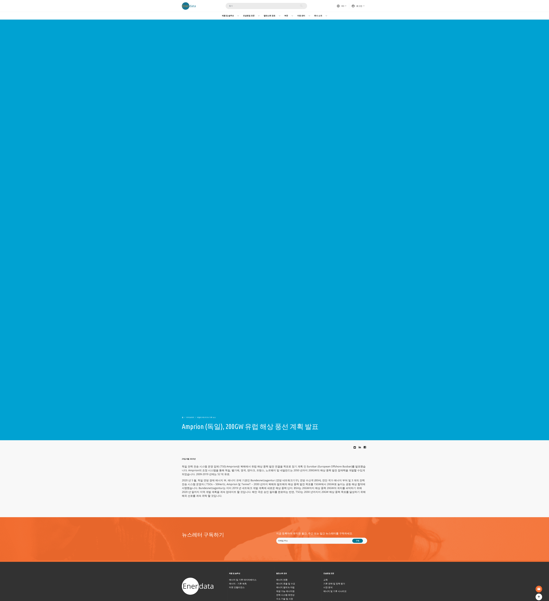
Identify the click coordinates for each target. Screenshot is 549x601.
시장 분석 (328, 587)
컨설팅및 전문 (249, 15)
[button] (358, 6)
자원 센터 (301, 15)
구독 (357, 540)
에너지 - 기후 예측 (238, 583)
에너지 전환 (282, 579)
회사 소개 (318, 15)
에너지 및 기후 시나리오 (335, 591)
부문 (286, 15)
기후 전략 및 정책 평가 (334, 583)
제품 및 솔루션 (228, 15)
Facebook (365, 448)
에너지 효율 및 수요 (285, 583)
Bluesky (355, 448)
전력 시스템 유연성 (285, 594)
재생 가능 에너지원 (285, 591)
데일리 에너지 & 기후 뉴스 (206, 417)
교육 (325, 579)
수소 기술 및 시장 (284, 598)
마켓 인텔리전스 (237, 587)
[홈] (190, 5)
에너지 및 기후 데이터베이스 (242, 579)
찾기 (301, 6)
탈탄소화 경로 (269, 15)
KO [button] (340, 6)
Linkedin (360, 448)
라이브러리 (190, 417)
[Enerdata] (198, 586)
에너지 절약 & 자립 (285, 587)
